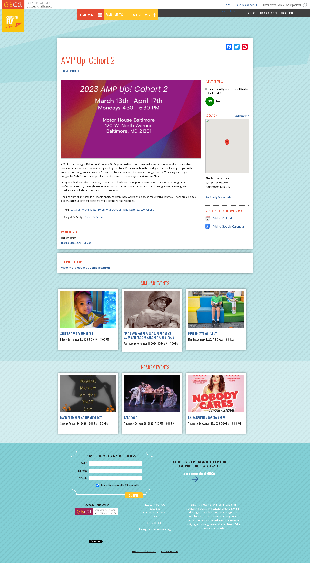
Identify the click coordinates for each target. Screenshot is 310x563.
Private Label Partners (144, 551)
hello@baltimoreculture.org (155, 529)
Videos (251, 13)
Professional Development (112, 209)
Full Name (82, 471)
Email (84, 463)
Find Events (88, 14)
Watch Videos (114, 15)
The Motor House (70, 71)
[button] (227, 142)
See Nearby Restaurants (218, 197)
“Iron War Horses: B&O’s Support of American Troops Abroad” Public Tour (149, 335)
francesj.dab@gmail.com (77, 243)
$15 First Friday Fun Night (76, 333)
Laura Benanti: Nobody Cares (207, 417)
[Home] (13, 27)
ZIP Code (83, 478)
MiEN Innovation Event (202, 333)
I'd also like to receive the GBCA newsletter (120, 485)
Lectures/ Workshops (83, 209)
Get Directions (241, 116)
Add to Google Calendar (228, 226)
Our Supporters (169, 551)
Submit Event (142, 14)
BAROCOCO (130, 417)
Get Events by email (247, 4)
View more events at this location (85, 268)
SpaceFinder (287, 13)
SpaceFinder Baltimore (225, 11)
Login (227, 4)
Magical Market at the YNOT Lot (81, 417)
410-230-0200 (155, 523)
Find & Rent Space (268, 13)
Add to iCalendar (224, 218)
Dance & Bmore (94, 217)
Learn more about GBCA (198, 473)
